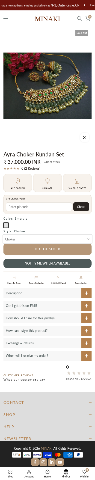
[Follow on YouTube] (60, 462)
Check (81, 207)
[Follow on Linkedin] (52, 462)
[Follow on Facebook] (35, 462)
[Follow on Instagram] (43, 462)
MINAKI (46, 448)
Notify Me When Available (47, 263)
